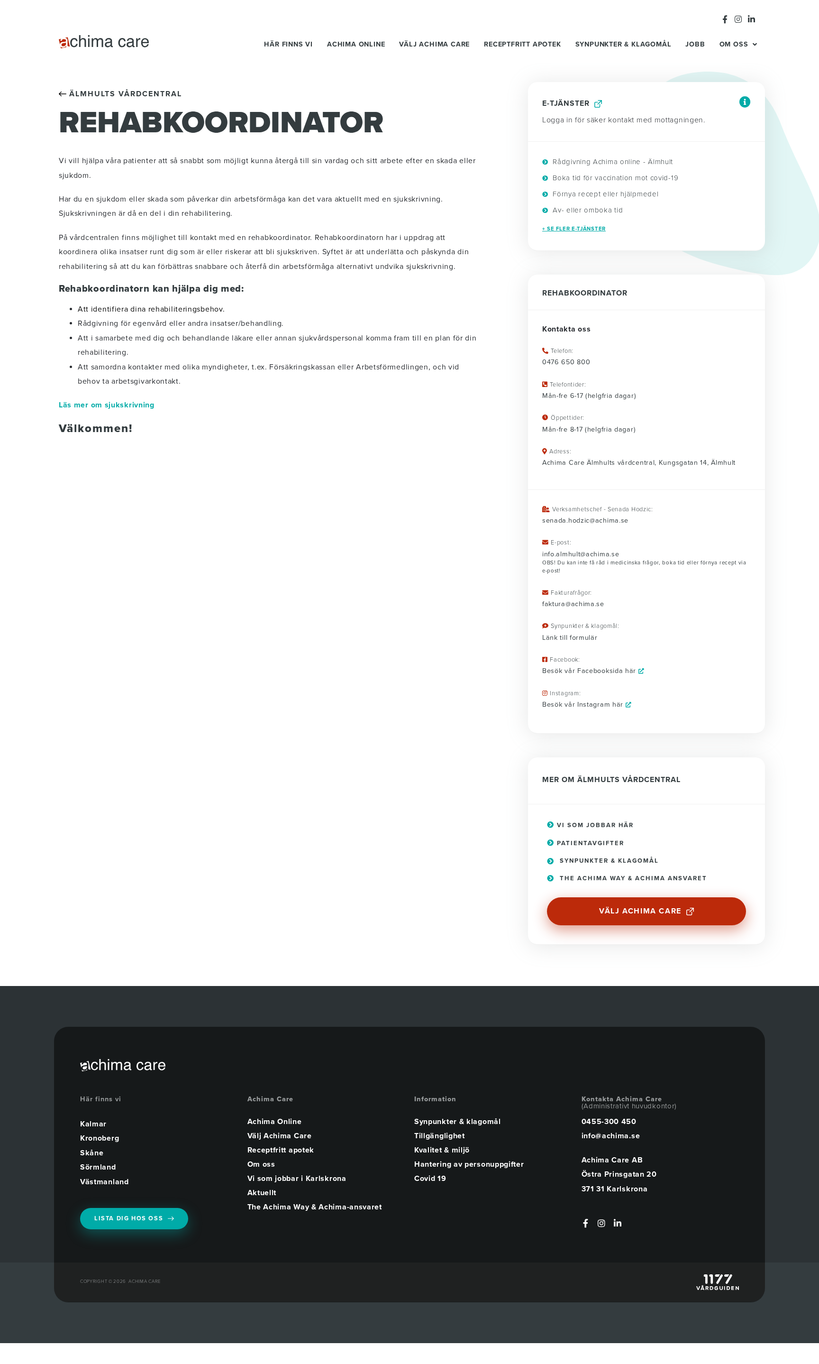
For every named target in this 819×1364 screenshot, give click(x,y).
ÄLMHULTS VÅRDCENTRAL (124, 94)
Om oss (733, 44)
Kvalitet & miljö (442, 1150)
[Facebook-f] (725, 19)
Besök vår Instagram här (584, 704)
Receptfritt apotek (522, 44)
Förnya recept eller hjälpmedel (604, 194)
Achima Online (356, 44)
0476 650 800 (566, 362)
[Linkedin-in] (751, 19)
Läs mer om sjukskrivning (107, 405)
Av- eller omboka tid (587, 210)
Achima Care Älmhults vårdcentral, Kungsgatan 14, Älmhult (639, 463)
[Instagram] (738, 19)
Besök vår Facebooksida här (590, 671)
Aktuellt (262, 1193)
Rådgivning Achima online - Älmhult (612, 161)
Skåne (92, 1153)
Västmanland (104, 1182)
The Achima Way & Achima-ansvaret (314, 1207)
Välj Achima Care (434, 44)
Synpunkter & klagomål (623, 44)
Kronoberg (99, 1138)
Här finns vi (288, 44)
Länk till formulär (570, 638)
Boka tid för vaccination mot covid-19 (614, 178)
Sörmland (98, 1167)
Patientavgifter (589, 843)
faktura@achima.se (573, 604)
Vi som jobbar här (594, 825)
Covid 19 (430, 1178)
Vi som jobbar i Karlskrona (296, 1178)
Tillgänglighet (439, 1136)
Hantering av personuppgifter (469, 1164)
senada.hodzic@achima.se (585, 520)
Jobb (695, 44)
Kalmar (93, 1124)
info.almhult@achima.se (580, 554)
